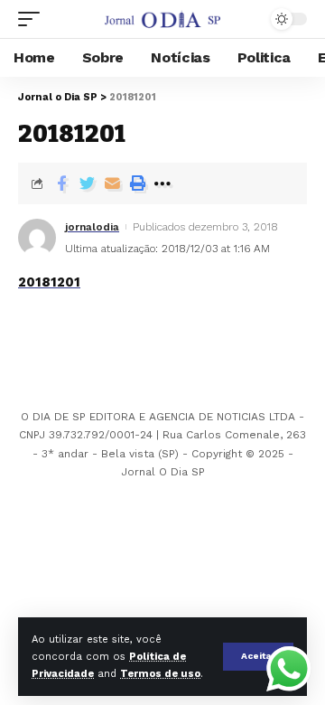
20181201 (49, 282)
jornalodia (92, 227)
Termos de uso (160, 674)
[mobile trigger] (33, 19)
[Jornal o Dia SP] (162, 19)
